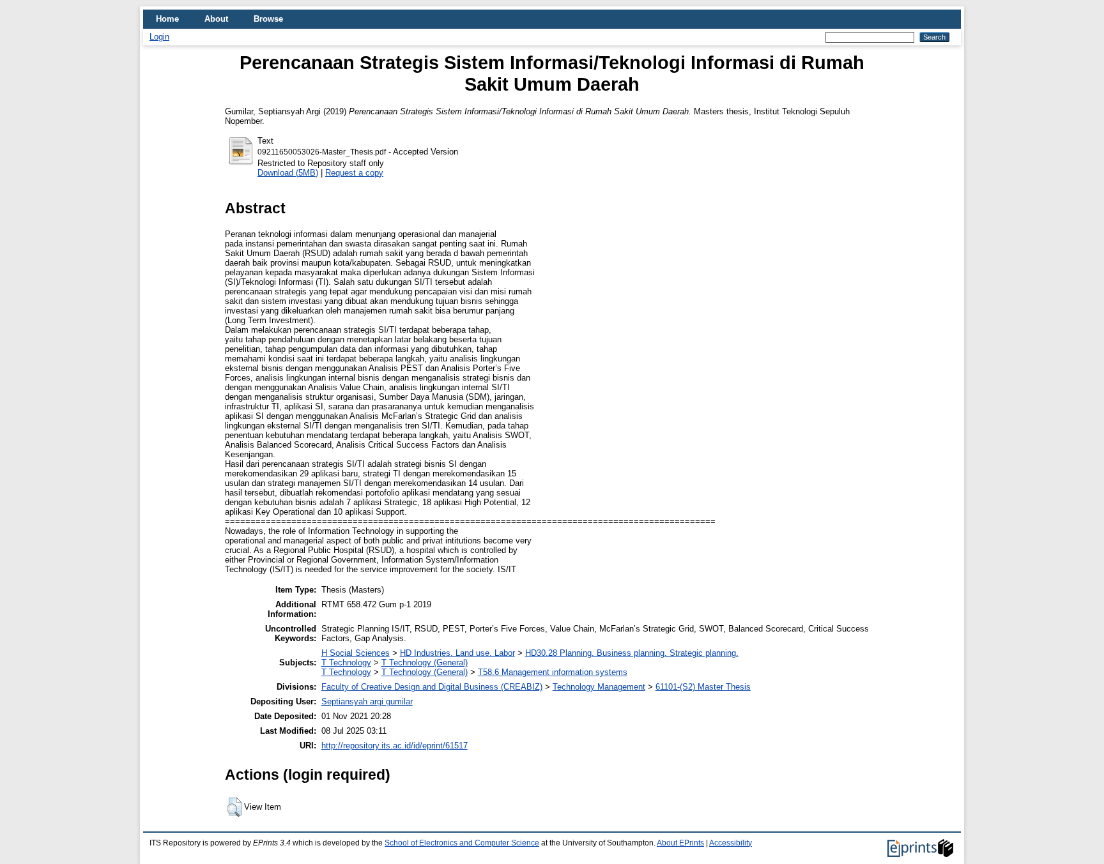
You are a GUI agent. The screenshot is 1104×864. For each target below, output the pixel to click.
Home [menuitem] (167, 19)
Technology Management (599, 687)
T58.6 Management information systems (552, 672)
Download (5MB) (287, 173)
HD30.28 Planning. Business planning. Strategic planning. (632, 653)
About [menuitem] (216, 19)
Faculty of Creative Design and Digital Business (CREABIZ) (431, 687)
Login (159, 37)
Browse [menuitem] (268, 19)
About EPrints (680, 843)
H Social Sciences (355, 653)
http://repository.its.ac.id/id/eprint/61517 (394, 745)
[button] (234, 807)
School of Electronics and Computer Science (462, 843)
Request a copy (354, 173)
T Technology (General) (424, 662)
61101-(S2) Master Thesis (703, 687)
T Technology (346, 662)
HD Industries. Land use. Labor (457, 653)
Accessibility (730, 843)
